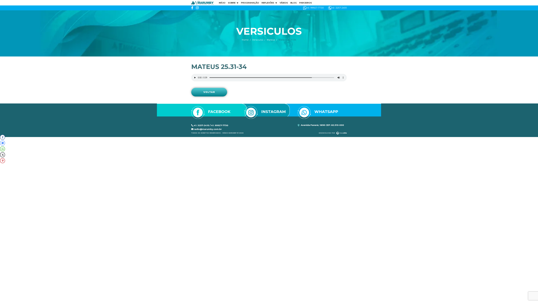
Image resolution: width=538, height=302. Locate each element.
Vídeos (284, 2)
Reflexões (268, 2)
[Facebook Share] (2, 137)
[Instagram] (197, 7)
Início (222, 2)
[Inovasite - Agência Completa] (333, 133)
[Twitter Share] (2, 154)
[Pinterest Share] (2, 160)
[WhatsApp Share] (2, 148)
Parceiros (305, 2)
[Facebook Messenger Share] (2, 143)
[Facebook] (192, 7)
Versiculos (257, 40)
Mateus (271, 40)
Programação (250, 2)
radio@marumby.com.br (207, 129)
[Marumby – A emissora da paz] (202, 2)
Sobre (232, 2)
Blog (293, 2)
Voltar (209, 92)
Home (245, 40)
